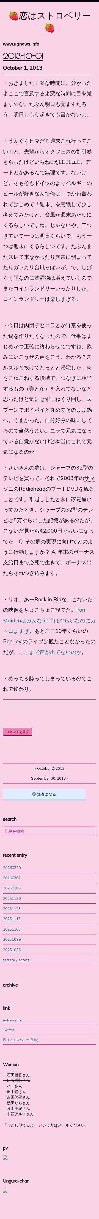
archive (10, 985)
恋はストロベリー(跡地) (20, 1040)
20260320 (12, 867)
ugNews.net (13, 1020)
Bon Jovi (13, 641)
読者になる (46, 794)
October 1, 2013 (23, 67)
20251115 (12, 918)
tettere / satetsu (17, 959)
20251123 (12, 908)
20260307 (12, 877)
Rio (57, 599)
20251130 (12, 898)
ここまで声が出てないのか (50, 652)
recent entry (15, 855)
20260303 (12, 888)
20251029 (12, 939)
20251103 (12, 929)
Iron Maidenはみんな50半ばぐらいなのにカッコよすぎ (49, 620)
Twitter (8, 1030)
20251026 (12, 949)
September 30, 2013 (49, 778)
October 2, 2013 (49, 768)
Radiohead (32, 488)
